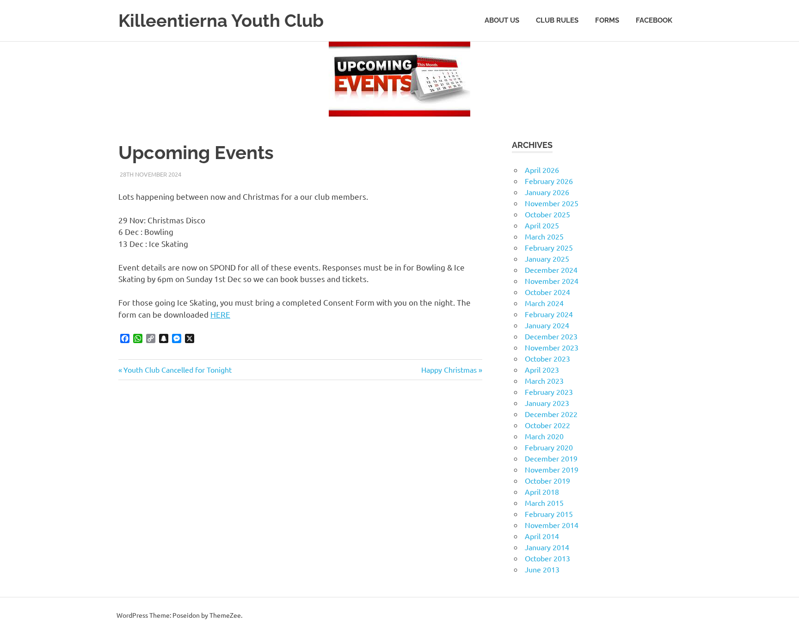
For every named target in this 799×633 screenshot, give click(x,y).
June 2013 (542, 569)
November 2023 (551, 347)
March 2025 (544, 236)
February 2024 (549, 314)
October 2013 (547, 558)
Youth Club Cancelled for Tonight (177, 369)
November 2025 (551, 203)
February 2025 (549, 247)
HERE (220, 314)
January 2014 (547, 547)
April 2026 (542, 169)
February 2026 (549, 180)
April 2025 (542, 225)
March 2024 (544, 302)
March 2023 (544, 380)
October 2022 (547, 425)
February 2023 (549, 391)
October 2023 (547, 358)
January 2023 (547, 402)
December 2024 (551, 269)
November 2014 (551, 524)
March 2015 (544, 502)
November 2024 (551, 280)
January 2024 (547, 325)
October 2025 (547, 214)
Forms (607, 20)
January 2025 (547, 258)
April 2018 (542, 491)
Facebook (654, 20)
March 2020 (544, 436)
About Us (502, 20)
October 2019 (547, 480)
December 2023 (551, 336)
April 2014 (542, 536)
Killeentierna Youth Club (221, 20)
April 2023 (542, 369)
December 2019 (551, 458)
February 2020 (549, 447)
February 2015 (549, 513)
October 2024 (547, 291)
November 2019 (551, 469)
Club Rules (557, 20)
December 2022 (551, 413)
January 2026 (547, 192)
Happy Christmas (449, 369)
